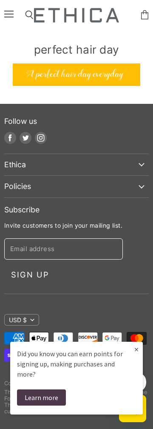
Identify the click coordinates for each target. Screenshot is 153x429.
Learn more (41, 397)
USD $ (18, 319)
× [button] (136, 349)
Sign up (30, 274)
